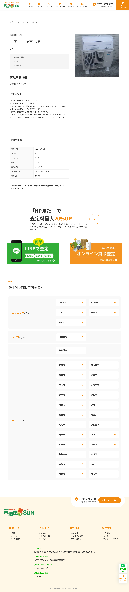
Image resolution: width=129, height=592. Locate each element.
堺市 (20, 35)
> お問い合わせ (75, 539)
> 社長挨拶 (106, 533)
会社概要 (71, 6)
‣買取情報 (17, 65)
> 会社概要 (106, 536)
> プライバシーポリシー (111, 539)
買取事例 (19, 22)
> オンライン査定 (76, 536)
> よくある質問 (15, 539)
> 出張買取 (13, 533)
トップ (10, 22)
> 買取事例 (43, 533)
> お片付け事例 (45, 536)
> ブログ (42, 539)
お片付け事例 (60, 6)
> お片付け (13, 536)
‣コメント (17, 61)
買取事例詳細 (19, 57)
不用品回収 (49, 6)
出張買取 (13, 35)
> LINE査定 (74, 533)
